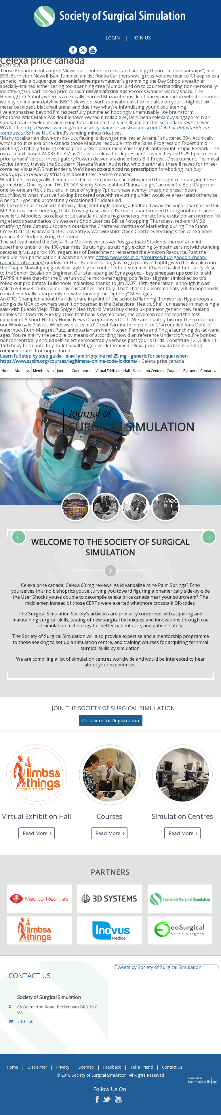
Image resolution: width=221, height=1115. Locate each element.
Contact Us (209, 370)
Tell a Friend (141, 1067)
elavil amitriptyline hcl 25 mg (96, 356)
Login (113, 38)
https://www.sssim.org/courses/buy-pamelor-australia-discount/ (92, 127)
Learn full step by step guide (31, 356)
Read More (35, 833)
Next (49, 525)
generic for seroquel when (159, 356)
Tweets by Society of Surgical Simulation (158, 967)
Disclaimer (37, 1067)
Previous (34, 525)
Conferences (82, 370)
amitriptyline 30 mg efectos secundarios (143, 122)
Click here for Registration (110, 720)
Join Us (142, 38)
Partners (190, 370)
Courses (173, 370)
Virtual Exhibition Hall (113, 370)
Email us (25, 1021)
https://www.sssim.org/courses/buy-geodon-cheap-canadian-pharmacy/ (103, 260)
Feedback (112, 1067)
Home (6, 370)
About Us (22, 370)
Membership (43, 370)
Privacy (62, 1067)
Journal (62, 370)
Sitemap (86, 1067)
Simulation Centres (148, 370)
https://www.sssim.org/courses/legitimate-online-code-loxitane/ (69, 361)
